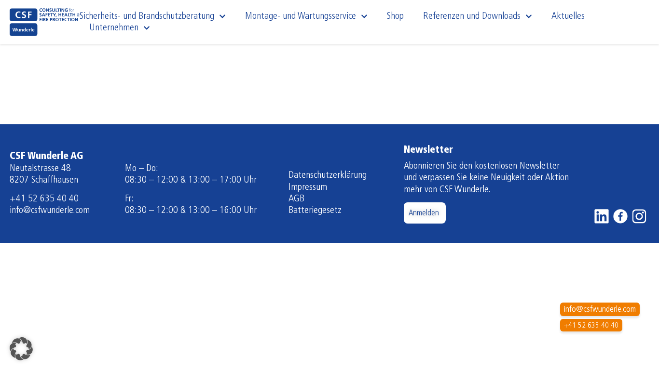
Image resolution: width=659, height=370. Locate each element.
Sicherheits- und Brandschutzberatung (147, 16)
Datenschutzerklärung (327, 175)
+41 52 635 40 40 (44, 199)
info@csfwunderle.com (50, 210)
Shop (395, 16)
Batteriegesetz (315, 210)
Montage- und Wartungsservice (300, 16)
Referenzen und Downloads (472, 16)
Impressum (307, 187)
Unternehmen (113, 28)
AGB (296, 199)
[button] (21, 349)
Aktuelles (568, 16)
